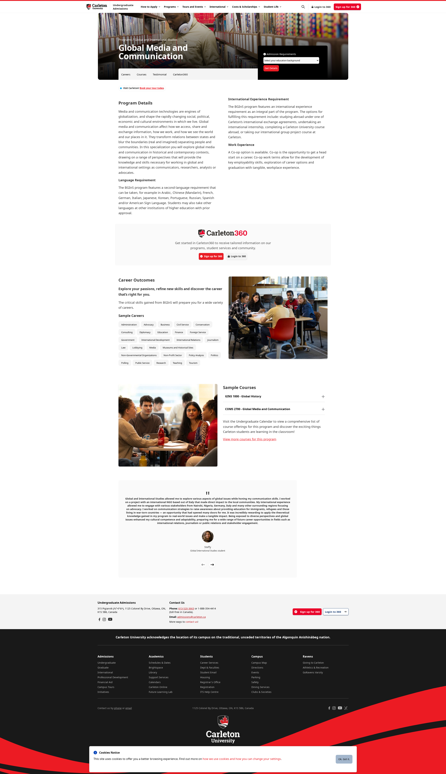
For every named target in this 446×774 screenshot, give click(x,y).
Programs (170, 6)
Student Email (208, 672)
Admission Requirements (281, 54)
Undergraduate (107, 662)
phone (118, 708)
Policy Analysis (196, 355)
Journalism (212, 339)
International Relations (188, 339)
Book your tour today (152, 88)
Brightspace (156, 667)
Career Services (209, 662)
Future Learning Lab (160, 692)
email (128, 708)
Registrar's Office (210, 682)
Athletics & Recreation (316, 667)
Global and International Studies (156, 40)
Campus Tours (106, 687)
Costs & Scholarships (244, 6)
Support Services (158, 677)
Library (153, 672)
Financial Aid (105, 682)
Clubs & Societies (261, 692)
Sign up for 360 (345, 7)
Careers (125, 74)
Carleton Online (158, 687)
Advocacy (149, 324)
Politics (214, 355)
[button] (304, 7)
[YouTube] (110, 619)
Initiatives (103, 692)
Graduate (103, 667)
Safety (255, 682)
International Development (155, 339)
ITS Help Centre (209, 692)
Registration (207, 687)
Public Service (142, 362)
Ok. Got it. (344, 759)
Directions (257, 667)
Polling (124, 362)
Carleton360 (180, 74)
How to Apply (149, 6)
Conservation (203, 324)
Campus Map (259, 662)
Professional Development (113, 677)
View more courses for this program (249, 439)
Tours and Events (192, 6)
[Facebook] (99, 619)
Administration (129, 324)
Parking (255, 677)
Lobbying (137, 347)
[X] (346, 708)
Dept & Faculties (209, 667)
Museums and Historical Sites (178, 347)
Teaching (177, 362)
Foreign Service (198, 332)
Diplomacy (145, 332)
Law (123, 347)
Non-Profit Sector (173, 355)
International (217, 6)
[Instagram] (104, 619)
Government (127, 339)
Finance (179, 332)
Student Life (271, 6)
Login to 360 (322, 7)
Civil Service (183, 324)
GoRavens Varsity (313, 672)
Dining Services (260, 687)
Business (165, 324)
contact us (192, 621)
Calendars (155, 682)
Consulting (127, 332)
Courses (141, 74)
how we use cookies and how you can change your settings (242, 759)
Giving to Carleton (313, 662)
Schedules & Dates (160, 662)
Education (162, 332)
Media (152, 347)
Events (255, 672)
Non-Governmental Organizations (139, 355)
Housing (205, 677)
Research (161, 362)
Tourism (193, 362)
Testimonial (160, 74)
